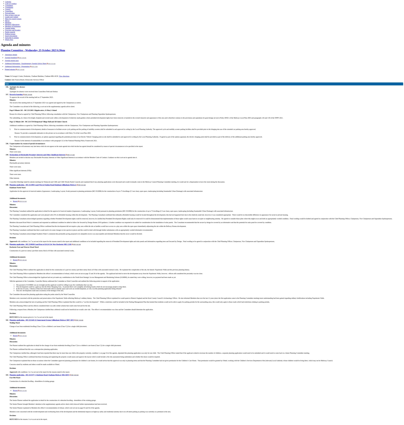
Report (20, 201)
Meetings (8, 22)
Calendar (8, 2)
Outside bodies (10, 28)
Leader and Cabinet (11, 17)
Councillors (9, 11)
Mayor (7, 21)
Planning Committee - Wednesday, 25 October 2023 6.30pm (33, 50)
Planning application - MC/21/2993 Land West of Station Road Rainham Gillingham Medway (48, 185)
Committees (9, 5)
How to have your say (12, 15)
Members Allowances (12, 24)
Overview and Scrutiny (13, 30)
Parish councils (10, 32)
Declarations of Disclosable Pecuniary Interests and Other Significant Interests (42, 155)
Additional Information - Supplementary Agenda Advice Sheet (30, 63)
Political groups (10, 34)
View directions (64, 76)
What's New (9, 40)
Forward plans (10, 13)
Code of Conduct (11, 4)
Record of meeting (21, 94)
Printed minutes (14, 69)
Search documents (11, 36)
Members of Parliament (13, 26)
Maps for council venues (13, 19)
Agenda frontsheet (15, 58)
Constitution (9, 7)
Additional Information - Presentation (21, 66)
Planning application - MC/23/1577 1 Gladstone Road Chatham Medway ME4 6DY (44, 375)
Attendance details (11, 55)
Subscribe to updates (12, 38)
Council (7, 9)
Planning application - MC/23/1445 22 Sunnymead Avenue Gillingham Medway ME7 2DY (46, 320)
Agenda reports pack (12, 60)
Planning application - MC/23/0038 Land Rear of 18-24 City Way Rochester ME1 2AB (45, 244)
